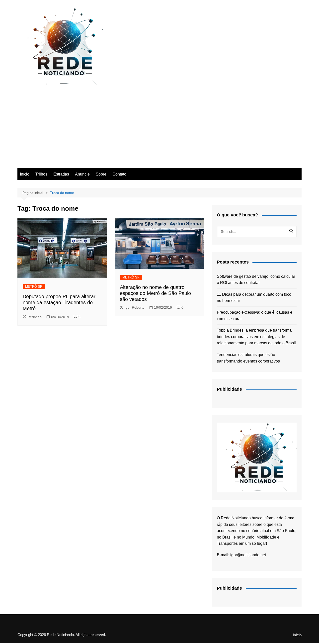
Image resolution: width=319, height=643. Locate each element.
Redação (34, 317)
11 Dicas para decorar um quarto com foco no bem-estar (254, 297)
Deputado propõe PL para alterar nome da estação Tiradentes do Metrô (59, 302)
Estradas (61, 174)
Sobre (101, 174)
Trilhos (41, 174)
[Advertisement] (159, 131)
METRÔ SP (33, 286)
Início (24, 174)
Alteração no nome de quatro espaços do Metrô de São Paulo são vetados (155, 293)
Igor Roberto (135, 307)
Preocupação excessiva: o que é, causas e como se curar (254, 315)
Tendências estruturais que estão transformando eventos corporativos (248, 358)
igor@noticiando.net (248, 555)
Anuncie (82, 174)
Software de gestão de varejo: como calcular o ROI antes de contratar (256, 279)
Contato (119, 174)
